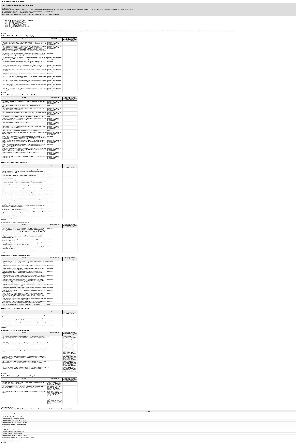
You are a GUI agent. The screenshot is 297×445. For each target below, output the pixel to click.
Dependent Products (9, 27)
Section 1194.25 (8, 23)
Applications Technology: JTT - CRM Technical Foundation (14, 435)
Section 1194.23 (8, 21)
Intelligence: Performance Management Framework (13, 431)
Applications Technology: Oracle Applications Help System (14, 422)
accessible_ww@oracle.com (54, 14)
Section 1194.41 (8, 26)
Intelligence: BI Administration (9, 439)
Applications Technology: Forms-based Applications (13, 418)
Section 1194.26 (8, 24)
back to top (3, 33)
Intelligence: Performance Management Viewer (12, 433)
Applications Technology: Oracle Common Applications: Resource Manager (18, 437)
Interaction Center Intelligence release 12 (25, 12)
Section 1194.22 (8, 20)
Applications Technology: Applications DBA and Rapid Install (15, 420)
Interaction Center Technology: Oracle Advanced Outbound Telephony (17, 414)
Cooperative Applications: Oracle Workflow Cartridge (14, 426)
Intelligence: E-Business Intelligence (10, 440)
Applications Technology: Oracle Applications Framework (14, 427)
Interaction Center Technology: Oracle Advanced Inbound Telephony (17, 413)
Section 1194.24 (8, 22)
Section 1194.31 (8, 25)
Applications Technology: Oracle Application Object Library (14, 424)
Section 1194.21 (8, 19)
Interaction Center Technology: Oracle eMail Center (13, 416)
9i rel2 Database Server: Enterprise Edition (11, 429)
